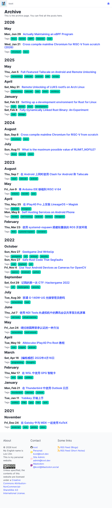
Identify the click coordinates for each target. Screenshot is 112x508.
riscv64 (25, 194)
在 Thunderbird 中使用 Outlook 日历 (45, 388)
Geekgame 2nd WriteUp (38, 251)
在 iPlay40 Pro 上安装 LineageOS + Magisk (50, 204)
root (13, 347)
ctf (25, 256)
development (41, 106)
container (42, 232)
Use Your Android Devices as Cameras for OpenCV (52, 267)
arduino (15, 194)
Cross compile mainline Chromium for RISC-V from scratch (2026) (52, 46)
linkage (22, 114)
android (39, 76)
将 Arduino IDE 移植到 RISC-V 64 (40, 189)
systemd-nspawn (26, 232)
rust (49, 39)
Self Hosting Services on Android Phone (48, 212)
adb (47, 76)
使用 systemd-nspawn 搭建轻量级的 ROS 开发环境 (55, 227)
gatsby (34, 427)
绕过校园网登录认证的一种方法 (40, 327)
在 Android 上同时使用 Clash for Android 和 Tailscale (54, 174)
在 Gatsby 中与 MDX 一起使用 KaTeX (44, 422)
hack (27, 302)
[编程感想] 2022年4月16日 (37, 358)
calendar (29, 392)
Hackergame (23, 287)
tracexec (40, 39)
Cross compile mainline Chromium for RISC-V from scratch (59, 134)
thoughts (31, 362)
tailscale (28, 76)
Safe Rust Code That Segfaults (42, 259)
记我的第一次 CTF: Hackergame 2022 (45, 282)
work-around (30, 332)
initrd (45, 91)
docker (15, 216)
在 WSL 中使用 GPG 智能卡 (39, 373)
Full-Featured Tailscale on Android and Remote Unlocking (58, 72)
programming (17, 362)
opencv (15, 272)
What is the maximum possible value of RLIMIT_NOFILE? (59, 149)
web (25, 427)
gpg (20, 377)
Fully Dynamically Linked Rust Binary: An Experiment (54, 110)
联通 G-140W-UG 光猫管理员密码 (44, 297)
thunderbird (17, 392)
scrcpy (56, 76)
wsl (13, 377)
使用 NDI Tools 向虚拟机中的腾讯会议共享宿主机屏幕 (52, 312)
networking (17, 76)
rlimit (31, 154)
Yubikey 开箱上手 (32, 398)
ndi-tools (16, 317)
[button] (108, 3)
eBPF (31, 39)
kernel (22, 39)
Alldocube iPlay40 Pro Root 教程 (44, 342)
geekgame (16, 256)
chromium (16, 52)
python (36, 272)
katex (43, 427)
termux (49, 216)
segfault (22, 264)
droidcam (26, 272)
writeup (34, 256)
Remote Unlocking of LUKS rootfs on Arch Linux (53, 87)
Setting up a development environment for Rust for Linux (58, 102)
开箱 (24, 402)
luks (37, 91)
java (33, 194)
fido (38, 402)
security (44, 256)
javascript (16, 427)
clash (14, 179)
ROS (13, 232)
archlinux (55, 91)
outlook (40, 392)
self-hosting (26, 216)
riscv (26, 52)
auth (45, 402)
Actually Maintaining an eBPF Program (48, 34)
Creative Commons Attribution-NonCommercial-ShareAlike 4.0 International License (14, 487)
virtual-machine (29, 317)
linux (14, 39)
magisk (22, 347)
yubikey (29, 377)
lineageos (26, 209)
